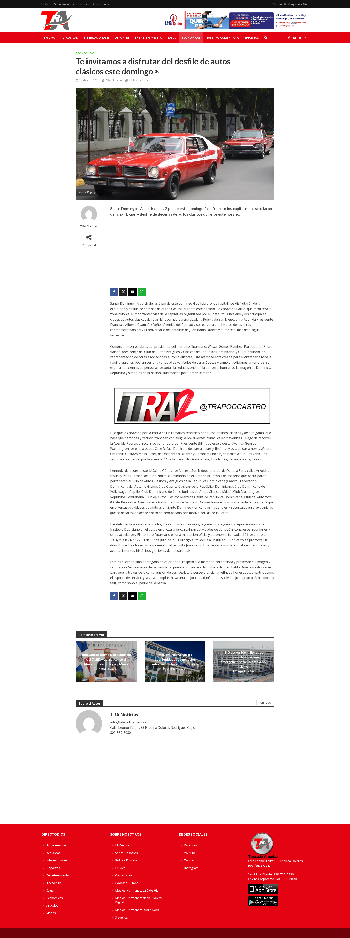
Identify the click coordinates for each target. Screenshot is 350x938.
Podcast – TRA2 (126, 883)
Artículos (52, 905)
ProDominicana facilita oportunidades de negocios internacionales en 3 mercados (175, 659)
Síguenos (252, 37)
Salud (172, 37)
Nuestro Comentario (222, 37)
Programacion (56, 845)
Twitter (189, 860)
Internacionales (96, 37)
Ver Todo (265, 702)
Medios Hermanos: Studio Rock (137, 910)
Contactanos (101, 4)
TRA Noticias (113, 80)
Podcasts (83, 4)
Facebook (190, 845)
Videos (51, 913)
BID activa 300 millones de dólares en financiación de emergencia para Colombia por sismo (244, 659)
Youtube (190, 853)
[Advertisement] (192, 251)
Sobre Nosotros (64, 4)
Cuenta (277, 4)
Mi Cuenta (122, 845)
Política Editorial (126, 860)
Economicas (191, 37)
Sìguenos (121, 917)
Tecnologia (54, 883)
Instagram (191, 868)
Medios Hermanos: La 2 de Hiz (136, 890)
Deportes (122, 37)
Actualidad (69, 37)
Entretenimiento (148, 37)
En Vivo (45, 4)
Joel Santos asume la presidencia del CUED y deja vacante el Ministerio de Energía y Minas (106, 659)
